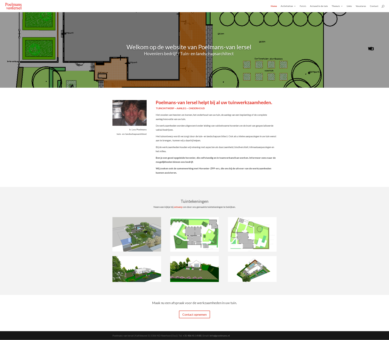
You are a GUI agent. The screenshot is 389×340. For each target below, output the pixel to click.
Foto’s (303, 6)
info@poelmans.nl (220, 335)
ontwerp (178, 206)
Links (349, 6)
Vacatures (361, 6)
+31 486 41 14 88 (192, 335)
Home (274, 6)
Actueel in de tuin (319, 6)
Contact (374, 6)
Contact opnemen (194, 314)
